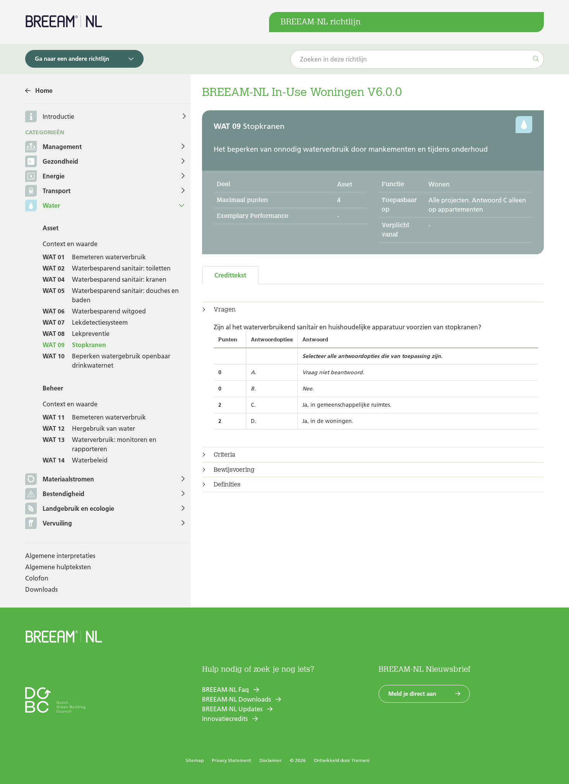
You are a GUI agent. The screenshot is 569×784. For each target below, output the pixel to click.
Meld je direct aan (412, 693)
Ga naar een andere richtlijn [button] (72, 58)
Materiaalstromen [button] (68, 479)
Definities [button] (227, 484)
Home (44, 90)
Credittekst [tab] (230, 275)
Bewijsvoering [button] (234, 469)
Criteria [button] (224, 454)
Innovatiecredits (225, 718)
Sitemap (195, 760)
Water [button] (51, 205)
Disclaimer (270, 760)
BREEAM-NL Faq (225, 689)
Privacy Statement (231, 760)
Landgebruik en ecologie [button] (78, 508)
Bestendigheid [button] (63, 494)
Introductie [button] (58, 116)
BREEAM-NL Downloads (236, 699)
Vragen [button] (225, 309)
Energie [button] (54, 176)
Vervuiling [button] (57, 523)
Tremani (360, 760)
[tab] (373, 309)
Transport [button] (56, 191)
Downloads (41, 589)
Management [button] (62, 147)
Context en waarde (70, 244)
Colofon (36, 578)
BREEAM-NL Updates (232, 709)
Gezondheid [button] (60, 161)
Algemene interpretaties (60, 556)
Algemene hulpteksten (58, 567)
